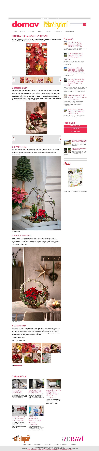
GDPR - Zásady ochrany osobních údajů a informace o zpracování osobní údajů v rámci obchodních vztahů (49, 449)
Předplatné (75, 128)
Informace (73, 444)
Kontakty (64, 444)
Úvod (15, 31)
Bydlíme (22, 31)
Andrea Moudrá (18, 365)
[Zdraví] (72, 438)
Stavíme (49, 31)
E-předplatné (75, 131)
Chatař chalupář (44, 18)
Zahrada (40, 31)
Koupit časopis (75, 126)
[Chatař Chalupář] (21, 438)
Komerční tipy (69, 31)
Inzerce (57, 444)
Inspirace (31, 31)
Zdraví (57, 18)
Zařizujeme (58, 31)
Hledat (84, 24)
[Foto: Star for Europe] (36, 59)
